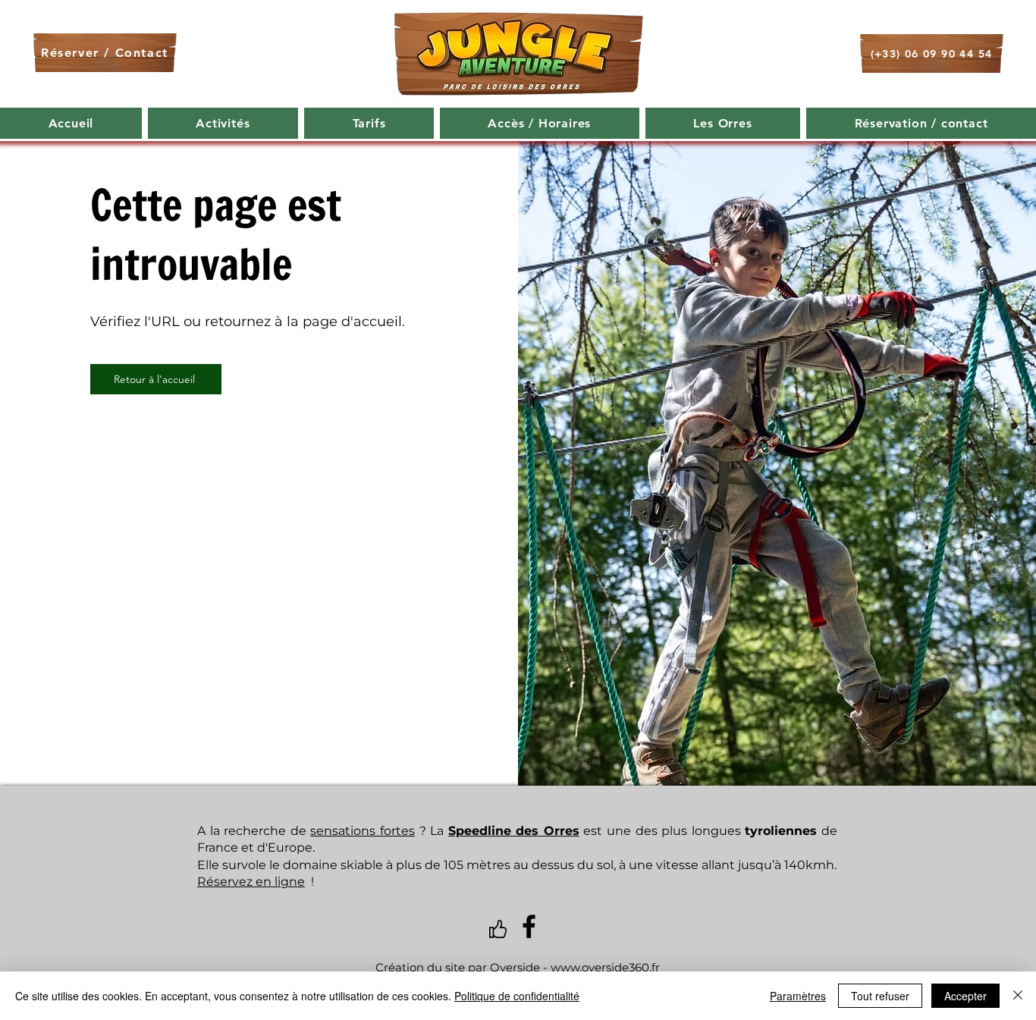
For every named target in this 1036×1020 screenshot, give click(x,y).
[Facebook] (529, 926)
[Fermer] (1018, 996)
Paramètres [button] (798, 995)
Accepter (965, 995)
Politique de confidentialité (516, 995)
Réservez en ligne (251, 881)
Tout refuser (880, 995)
